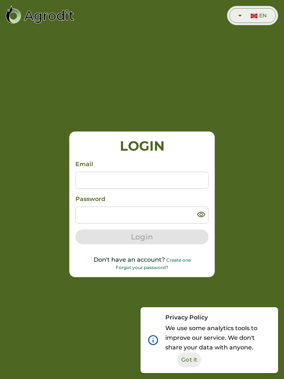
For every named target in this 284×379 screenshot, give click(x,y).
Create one (178, 260)
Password (90, 198)
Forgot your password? (142, 267)
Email (84, 164)
